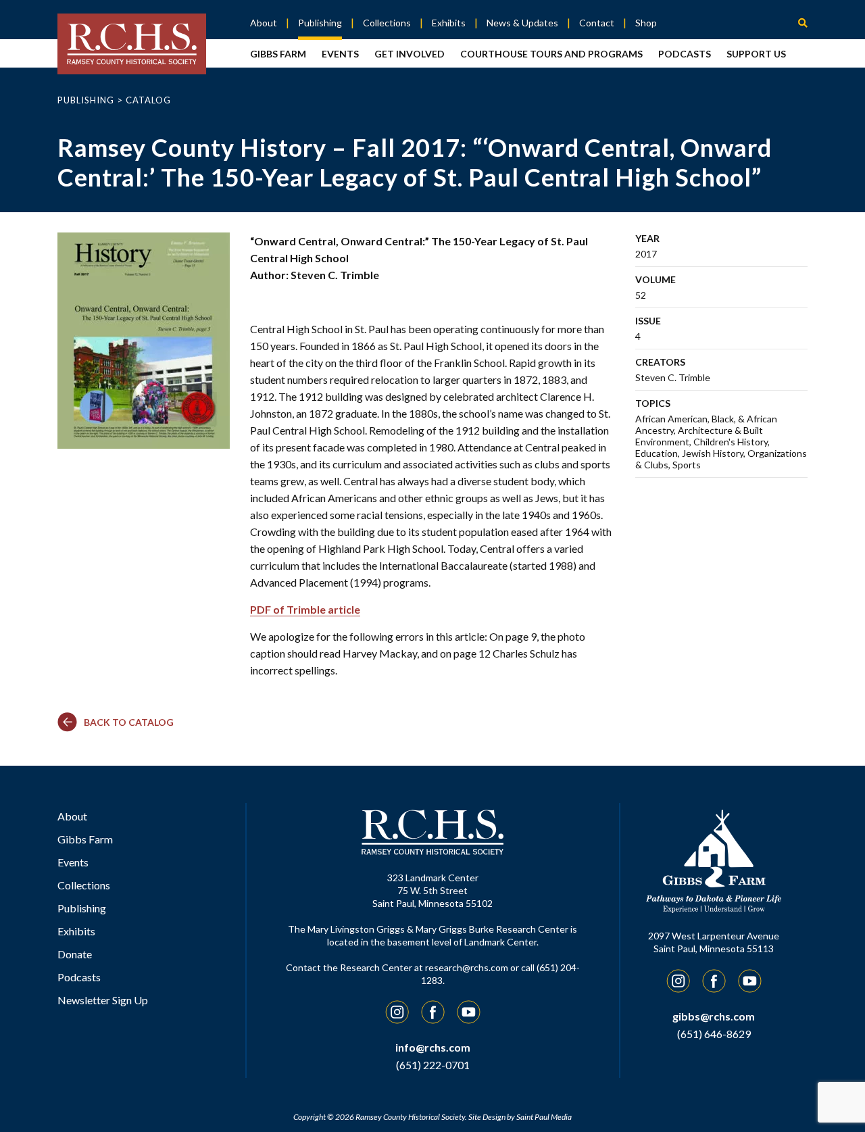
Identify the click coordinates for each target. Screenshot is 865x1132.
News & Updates (522, 22)
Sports (686, 464)
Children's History (730, 441)
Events (340, 53)
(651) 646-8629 (714, 1033)
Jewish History (712, 453)
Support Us (756, 53)
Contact (596, 22)
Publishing (320, 22)
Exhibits (449, 22)
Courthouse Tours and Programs (551, 53)
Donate (74, 954)
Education (656, 453)
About (263, 22)
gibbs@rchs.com (713, 1016)
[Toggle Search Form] (803, 22)
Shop (646, 22)
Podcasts (684, 53)
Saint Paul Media (544, 1117)
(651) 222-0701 (433, 1064)
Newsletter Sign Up (102, 999)
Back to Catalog (129, 722)
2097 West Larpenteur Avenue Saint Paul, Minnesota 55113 (713, 942)
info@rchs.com (432, 1047)
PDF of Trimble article (305, 609)
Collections (387, 22)
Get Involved (409, 53)
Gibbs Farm (278, 53)
